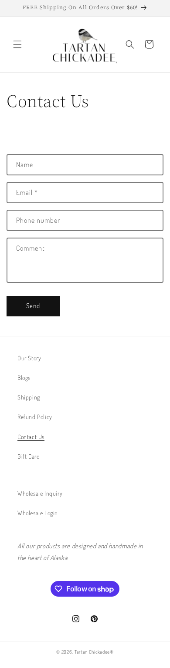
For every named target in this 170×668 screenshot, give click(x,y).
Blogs (24, 377)
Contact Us (30, 436)
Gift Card (28, 456)
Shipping (28, 397)
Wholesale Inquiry (39, 493)
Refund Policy (34, 416)
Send (33, 306)
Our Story (29, 358)
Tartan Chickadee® (94, 652)
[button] (17, 44)
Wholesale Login (37, 513)
